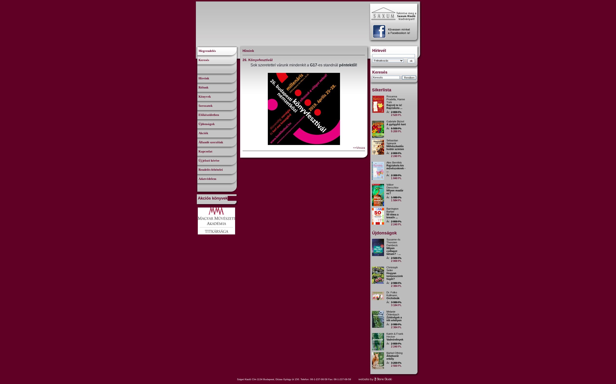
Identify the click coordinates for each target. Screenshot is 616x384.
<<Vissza (359, 148)
